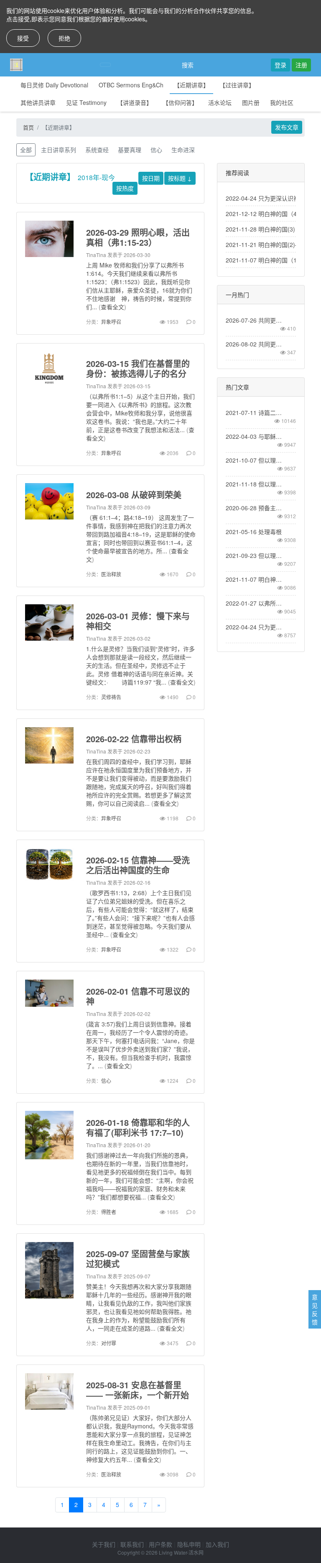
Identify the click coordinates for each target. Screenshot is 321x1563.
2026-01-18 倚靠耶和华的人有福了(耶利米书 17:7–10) (138, 1127)
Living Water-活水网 (181, 1552)
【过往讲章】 (237, 85)
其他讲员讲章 (38, 102)
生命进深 (183, 149)
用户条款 (160, 1544)
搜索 (188, 65)
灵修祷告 (111, 696)
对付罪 (108, 1343)
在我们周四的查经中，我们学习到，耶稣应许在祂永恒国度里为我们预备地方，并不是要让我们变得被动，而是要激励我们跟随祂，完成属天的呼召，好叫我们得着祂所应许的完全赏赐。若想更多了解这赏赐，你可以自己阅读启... (138, 782)
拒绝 (64, 38)
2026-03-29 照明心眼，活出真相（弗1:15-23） (138, 237)
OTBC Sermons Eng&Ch (131, 85)
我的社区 (281, 102)
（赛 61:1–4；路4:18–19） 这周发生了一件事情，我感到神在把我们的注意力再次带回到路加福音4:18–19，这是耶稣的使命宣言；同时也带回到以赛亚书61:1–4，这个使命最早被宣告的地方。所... (141, 534)
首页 (28, 127)
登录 (280, 65)
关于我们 (103, 1544)
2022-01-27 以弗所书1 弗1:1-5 (255, 603)
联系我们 (132, 1544)
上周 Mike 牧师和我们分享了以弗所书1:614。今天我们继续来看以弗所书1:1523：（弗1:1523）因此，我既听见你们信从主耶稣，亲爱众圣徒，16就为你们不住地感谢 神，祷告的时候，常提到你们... (139, 286)
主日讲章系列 (58, 149)
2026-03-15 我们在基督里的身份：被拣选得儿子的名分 (138, 368)
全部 (26, 149)
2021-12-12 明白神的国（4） (264, 213)
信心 (156, 149)
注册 (301, 65)
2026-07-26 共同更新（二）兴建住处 (255, 320)
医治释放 (111, 574)
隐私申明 (189, 1544)
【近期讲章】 (191, 85)
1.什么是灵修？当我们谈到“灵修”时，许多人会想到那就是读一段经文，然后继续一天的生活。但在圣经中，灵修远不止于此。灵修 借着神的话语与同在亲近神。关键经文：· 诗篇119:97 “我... (140, 665)
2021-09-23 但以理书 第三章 (255, 555)
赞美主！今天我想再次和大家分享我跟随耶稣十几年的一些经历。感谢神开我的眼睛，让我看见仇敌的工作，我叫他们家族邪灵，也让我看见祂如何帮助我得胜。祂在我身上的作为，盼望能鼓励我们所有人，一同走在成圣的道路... (138, 1307)
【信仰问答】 (180, 102)
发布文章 (286, 127)
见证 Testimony (86, 102)
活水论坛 (220, 102)
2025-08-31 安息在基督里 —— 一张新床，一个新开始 (137, 1390)
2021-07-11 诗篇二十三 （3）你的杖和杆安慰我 (255, 412)
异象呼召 (111, 321)
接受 (23, 38)
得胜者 (108, 1211)
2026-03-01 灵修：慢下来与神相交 (138, 621)
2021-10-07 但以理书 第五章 (255, 460)
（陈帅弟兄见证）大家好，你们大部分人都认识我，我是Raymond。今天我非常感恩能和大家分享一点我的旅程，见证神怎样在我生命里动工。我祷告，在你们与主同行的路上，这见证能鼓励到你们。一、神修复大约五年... (140, 1438)
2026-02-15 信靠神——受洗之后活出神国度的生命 (138, 865)
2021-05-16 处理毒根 (254, 531)
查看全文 (112, 307)
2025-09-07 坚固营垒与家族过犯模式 (138, 1258)
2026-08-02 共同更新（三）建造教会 (255, 344)
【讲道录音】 (134, 102)
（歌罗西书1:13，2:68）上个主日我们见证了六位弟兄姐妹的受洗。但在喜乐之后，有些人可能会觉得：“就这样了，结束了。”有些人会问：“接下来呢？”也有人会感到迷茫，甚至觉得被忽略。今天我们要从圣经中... (140, 913)
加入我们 (217, 1544)
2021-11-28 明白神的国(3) (260, 229)
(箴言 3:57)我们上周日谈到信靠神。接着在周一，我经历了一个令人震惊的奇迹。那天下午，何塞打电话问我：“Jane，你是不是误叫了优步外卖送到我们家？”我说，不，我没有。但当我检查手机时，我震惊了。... (140, 1045)
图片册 (251, 102)
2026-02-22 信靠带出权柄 (133, 739)
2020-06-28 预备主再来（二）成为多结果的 (255, 508)
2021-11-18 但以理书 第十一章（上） (255, 484)
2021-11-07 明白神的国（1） (264, 260)
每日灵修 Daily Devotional (54, 85)
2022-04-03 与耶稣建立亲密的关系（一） (255, 436)
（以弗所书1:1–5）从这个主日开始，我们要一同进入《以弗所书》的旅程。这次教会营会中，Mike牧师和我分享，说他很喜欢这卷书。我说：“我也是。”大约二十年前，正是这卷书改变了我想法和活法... (140, 413)
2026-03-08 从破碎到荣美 (133, 495)
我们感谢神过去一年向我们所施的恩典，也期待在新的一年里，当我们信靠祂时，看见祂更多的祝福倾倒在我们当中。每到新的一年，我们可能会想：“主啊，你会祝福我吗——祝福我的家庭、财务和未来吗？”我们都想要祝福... (140, 1176)
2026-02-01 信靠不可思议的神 (138, 996)
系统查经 (97, 149)
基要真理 (129, 149)
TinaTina (96, 254)
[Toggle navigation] (105, 65)
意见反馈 (315, 1309)
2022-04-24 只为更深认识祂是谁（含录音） (255, 627)
